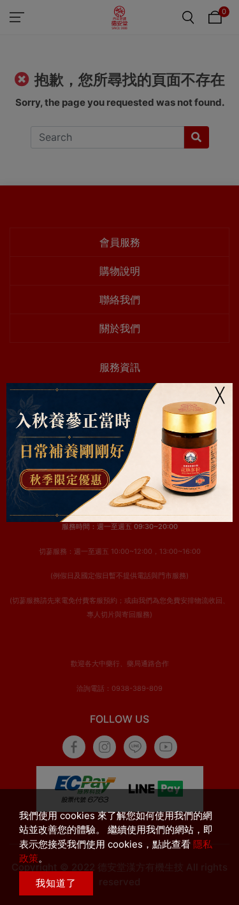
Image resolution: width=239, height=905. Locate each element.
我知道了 (56, 883)
